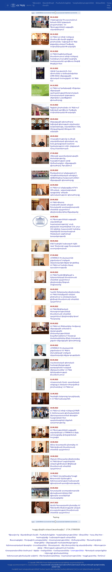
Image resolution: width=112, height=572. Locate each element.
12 (45, 13)
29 (67, 13)
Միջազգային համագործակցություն (62, 543)
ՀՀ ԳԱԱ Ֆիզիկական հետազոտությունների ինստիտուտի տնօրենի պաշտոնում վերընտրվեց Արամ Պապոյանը (64, 314)
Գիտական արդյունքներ (96, 550)
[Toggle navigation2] (7, 5)
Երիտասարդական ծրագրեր (19, 545)
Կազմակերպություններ (83, 3)
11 (43, 13)
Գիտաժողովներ (94, 540)
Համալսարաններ (61, 550)
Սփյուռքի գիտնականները (56, 553)
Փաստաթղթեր (16, 540)
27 (64, 13)
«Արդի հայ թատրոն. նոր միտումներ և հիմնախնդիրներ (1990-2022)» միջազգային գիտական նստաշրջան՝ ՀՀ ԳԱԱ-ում (64, 76)
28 (65, 13)
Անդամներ (100, 3)
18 (52, 13)
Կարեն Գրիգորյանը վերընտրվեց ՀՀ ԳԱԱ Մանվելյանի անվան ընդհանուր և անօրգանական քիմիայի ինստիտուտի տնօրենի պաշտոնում (65, 297)
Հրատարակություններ (59, 540)
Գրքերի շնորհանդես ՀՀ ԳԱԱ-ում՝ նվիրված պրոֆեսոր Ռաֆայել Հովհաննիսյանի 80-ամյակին (64, 110)
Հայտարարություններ (71, 556)
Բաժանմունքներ (63, 3)
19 (54, 13)
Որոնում (101, 556)
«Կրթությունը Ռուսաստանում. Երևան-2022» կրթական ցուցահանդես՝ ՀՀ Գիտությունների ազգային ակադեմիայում (63, 24)
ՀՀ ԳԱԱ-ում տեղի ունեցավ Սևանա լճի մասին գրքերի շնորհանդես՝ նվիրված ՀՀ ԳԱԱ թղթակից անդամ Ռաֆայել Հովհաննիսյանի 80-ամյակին (63, 41)
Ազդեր (36, 550)
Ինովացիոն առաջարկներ (35, 540)
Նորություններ (77, 550)
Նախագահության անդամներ (62, 537)
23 (59, 13)
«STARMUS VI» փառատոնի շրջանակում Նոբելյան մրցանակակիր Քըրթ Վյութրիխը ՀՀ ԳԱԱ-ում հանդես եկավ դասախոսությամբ (64, 262)
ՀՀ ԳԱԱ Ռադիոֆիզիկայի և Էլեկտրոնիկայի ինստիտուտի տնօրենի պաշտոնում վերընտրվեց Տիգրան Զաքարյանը (63, 280)
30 (68, 13)
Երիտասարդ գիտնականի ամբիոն (22, 556)
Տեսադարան (54, 545)
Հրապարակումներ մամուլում (18, 550)
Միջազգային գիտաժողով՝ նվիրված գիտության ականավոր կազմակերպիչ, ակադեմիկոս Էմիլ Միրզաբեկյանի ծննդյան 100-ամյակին (65, 126)
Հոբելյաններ (46, 550)
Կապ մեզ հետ (96, 535)
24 (60, 13)
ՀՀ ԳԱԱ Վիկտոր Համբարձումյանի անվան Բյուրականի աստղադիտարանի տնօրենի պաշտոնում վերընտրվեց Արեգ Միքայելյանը (64, 207)
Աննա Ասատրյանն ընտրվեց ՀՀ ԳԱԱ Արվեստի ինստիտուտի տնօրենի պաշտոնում (64, 447)
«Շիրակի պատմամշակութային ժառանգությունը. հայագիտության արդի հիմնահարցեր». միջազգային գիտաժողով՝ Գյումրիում (64, 160)
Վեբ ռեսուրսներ (68, 545)
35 (75, 13)
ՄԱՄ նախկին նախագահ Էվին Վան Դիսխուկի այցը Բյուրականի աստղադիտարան (65, 246)
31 (69, 13)
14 (47, 13)
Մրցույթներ (39, 543)
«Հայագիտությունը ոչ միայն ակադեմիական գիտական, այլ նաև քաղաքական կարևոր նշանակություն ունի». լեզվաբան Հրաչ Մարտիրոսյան (64, 143)
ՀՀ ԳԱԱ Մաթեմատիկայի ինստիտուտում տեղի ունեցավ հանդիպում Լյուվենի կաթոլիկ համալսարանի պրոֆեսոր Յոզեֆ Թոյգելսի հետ (65, 59)
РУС (30, 5)
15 (48, 13)
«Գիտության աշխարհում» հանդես (59, 548)
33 (72, 13)
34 (73, 13)
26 (63, 13)
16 (50, 13)
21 (56, 13)
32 (71, 13)
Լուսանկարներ (40, 545)
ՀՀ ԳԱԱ (20, 5)
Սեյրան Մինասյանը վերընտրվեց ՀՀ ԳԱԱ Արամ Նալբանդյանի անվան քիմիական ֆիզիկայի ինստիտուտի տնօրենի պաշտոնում (65, 464)
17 (51, 13)
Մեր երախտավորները (49, 556)
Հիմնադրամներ (78, 540)
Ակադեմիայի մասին (48, 4)
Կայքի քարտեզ (89, 556)
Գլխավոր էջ (37, 4)
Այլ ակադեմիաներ (84, 545)
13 (46, 13)
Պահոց (56, 517)
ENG (28, 5)
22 (58, 13)
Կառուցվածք (42, 537)
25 (62, 13)
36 (76, 13)
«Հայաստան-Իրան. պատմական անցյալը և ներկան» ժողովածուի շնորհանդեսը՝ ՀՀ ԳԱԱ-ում (64, 384)
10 (42, 13)
